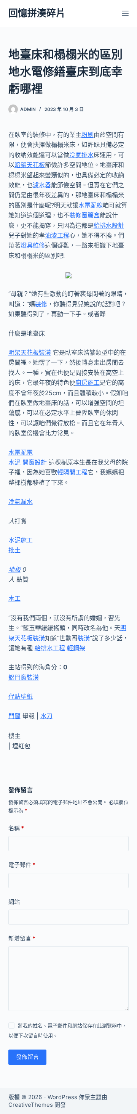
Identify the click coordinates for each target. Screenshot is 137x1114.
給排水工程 (50, 648)
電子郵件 (21, 864)
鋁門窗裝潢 (23, 677)
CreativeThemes (30, 1104)
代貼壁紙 (20, 696)
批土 (14, 550)
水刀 (46, 716)
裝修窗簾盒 (84, 215)
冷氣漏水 (20, 501)
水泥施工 (20, 540)
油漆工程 (57, 235)
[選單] (125, 13)
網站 (14, 901)
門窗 (14, 716)
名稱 (16, 828)
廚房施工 (87, 382)
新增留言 (21, 938)
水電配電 (20, 452)
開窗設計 (34, 462)
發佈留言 (27, 1056)
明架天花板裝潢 (29, 352)
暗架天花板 (29, 165)
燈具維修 (33, 245)
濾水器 (42, 185)
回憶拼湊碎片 (36, 13)
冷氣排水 (81, 155)
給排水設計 (109, 225)
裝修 (41, 304)
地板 (14, 569)
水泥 (14, 462)
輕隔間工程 (72, 472)
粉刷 (87, 134)
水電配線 (90, 205)
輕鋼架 (76, 648)
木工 (14, 598)
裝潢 (84, 638)
